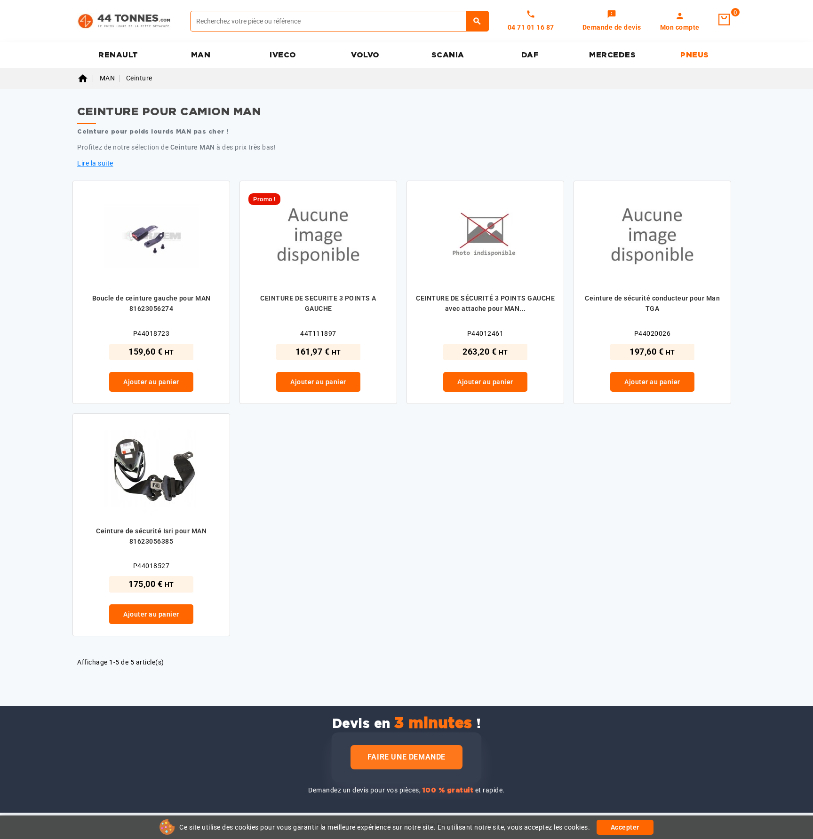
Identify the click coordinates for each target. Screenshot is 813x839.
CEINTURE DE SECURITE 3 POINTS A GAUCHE (318, 303)
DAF (530, 55)
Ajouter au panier (151, 382)
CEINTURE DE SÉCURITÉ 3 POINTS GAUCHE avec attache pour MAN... (485, 303)
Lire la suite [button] (95, 163)
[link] (611, 21)
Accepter (625, 827)
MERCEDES (612, 55)
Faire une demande (406, 756)
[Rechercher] (477, 21)
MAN (201, 55)
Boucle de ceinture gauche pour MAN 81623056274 (151, 303)
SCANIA (447, 55)
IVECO (283, 55)
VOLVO (365, 55)
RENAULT (118, 55)
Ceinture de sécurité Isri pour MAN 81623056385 (151, 536)
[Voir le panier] (724, 20)
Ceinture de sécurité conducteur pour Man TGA (652, 303)
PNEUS (694, 55)
